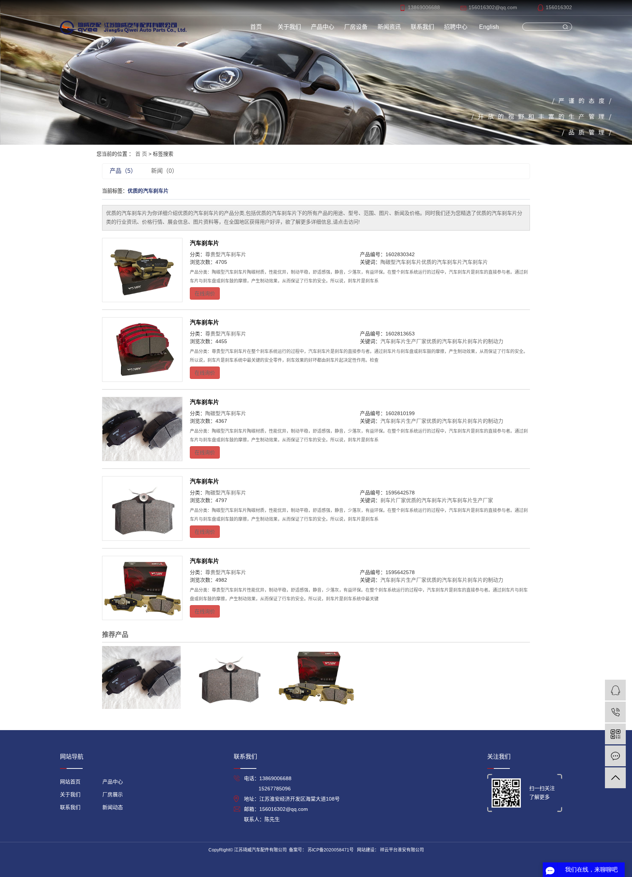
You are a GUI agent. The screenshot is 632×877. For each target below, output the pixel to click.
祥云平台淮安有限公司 (401, 850)
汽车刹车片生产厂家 (403, 341)
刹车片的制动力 (485, 341)
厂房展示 (112, 794)
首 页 (141, 154)
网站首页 (70, 782)
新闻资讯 (389, 27)
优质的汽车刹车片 (441, 262)
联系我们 (422, 27)
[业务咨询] (615, 690)
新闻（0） (164, 171)
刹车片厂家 (393, 500)
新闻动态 (112, 807)
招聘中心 (455, 27)
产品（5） (123, 171)
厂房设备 (356, 27)
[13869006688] (615, 712)
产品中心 (322, 27)
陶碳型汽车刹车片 (400, 262)
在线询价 (205, 293)
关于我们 (289, 27)
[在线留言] (615, 755)
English (489, 27)
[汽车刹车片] (142, 270)
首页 (256, 27)
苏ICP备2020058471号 (331, 850)
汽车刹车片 (204, 243)
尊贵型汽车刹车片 (225, 254)
